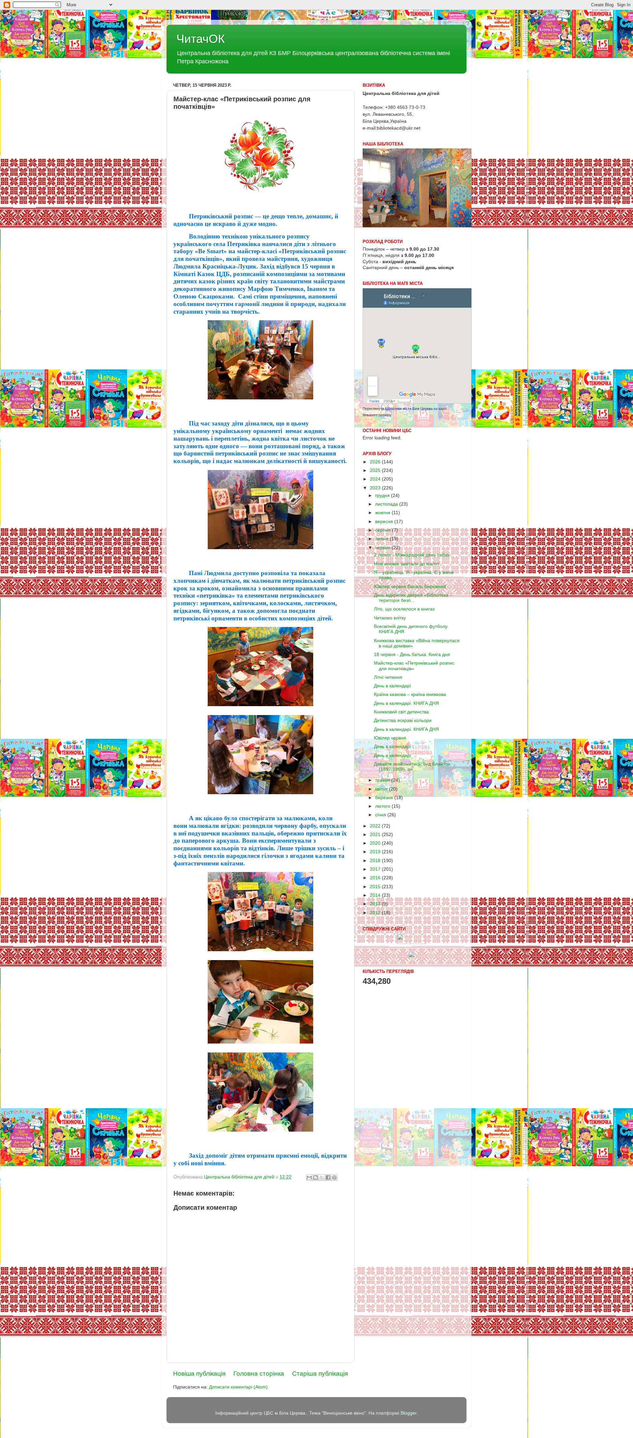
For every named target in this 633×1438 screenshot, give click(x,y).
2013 (376, 903)
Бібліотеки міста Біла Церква (409, 409)
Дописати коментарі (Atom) (238, 1387)
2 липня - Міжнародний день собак (411, 554)
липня (382, 538)
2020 (376, 843)
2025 (376, 470)
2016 (376, 877)
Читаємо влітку (390, 617)
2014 (376, 895)
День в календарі (392, 685)
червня (383, 547)
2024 (376, 479)
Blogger (408, 1413)
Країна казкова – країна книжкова (410, 694)
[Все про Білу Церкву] (411, 955)
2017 (376, 869)
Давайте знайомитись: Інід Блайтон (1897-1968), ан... (412, 767)
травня (383, 780)
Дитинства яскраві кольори (403, 720)
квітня (382, 789)
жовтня (383, 512)
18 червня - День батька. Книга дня (412, 654)
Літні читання (388, 677)
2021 (376, 834)
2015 (376, 886)
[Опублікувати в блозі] (315, 1177)
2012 (376, 912)
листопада (387, 504)
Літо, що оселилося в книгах (404, 609)
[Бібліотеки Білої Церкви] (411, 942)
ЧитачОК (200, 39)
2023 (376, 487)
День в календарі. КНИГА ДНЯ (406, 703)
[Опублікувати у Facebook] (328, 1177)
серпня (383, 530)
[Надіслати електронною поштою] (309, 1177)
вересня (384, 521)
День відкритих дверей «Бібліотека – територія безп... (413, 598)
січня (381, 814)
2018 (376, 860)
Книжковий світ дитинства (401, 711)
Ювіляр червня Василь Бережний (410, 586)
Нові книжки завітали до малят (406, 563)
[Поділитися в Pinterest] (334, 1177)
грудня (383, 495)
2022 (376, 826)
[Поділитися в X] (321, 1177)
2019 (376, 851)
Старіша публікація (320, 1373)
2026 (376, 461)
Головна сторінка (258, 1373)
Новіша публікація (199, 1373)
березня (384, 797)
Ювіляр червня (390, 737)
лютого (383, 806)
